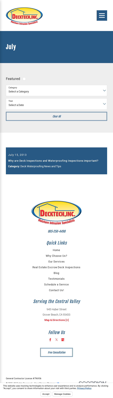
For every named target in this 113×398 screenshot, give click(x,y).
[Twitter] (56, 339)
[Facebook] (50, 339)
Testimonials (56, 278)
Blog (56, 273)
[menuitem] (56, 250)
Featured (13, 79)
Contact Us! (56, 290)
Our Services (56, 261)
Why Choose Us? (56, 255)
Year (11, 101)
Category (13, 87)
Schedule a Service (56, 284)
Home (56, 250)
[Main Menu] (102, 15)
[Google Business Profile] (62, 339)
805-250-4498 (56, 231)
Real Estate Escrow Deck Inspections (56, 267)
